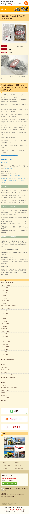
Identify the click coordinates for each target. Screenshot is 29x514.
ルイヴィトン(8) (6, 285)
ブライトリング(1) (6, 341)
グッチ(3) (4, 315)
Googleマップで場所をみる (7, 496)
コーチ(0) (4, 295)
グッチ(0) (4, 292)
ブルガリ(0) (5, 344)
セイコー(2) (5, 349)
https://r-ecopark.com (15, 175)
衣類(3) (3, 382)
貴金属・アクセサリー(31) (8, 359)
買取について (18, 465)
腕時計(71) (4, 328)
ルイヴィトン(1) (6, 308)
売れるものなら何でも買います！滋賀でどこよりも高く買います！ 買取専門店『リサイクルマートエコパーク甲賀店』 (14, 180)
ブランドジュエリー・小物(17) (9, 305)
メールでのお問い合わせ (10, 483)
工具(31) (4, 379)
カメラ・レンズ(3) (6, 369)
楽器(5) (3, 392)
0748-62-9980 (8, 168)
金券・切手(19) (5, 390)
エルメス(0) (5, 290)
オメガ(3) (4, 333)
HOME (4, 462)
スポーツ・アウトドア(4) (7, 362)
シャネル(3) (5, 287)
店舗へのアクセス (19, 468)
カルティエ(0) (5, 300)
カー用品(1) (4, 367)
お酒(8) (3, 364)
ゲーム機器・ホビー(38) (7, 372)
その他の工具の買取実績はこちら (9, 155)
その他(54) (4, 303)
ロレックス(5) (5, 331)
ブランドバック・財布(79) (8, 282)
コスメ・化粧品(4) (6, 397)
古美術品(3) (4, 395)
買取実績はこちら (5, 162)
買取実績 (26, 12)
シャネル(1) (5, 310)
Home (22, 12)
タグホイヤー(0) (6, 339)
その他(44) (4, 356)
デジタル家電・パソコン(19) (8, 377)
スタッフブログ (6, 465)
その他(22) (4, 400)
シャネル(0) (5, 336)
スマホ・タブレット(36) (7, 374)
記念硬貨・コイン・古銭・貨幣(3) (9, 387)
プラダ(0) (4, 298)
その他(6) (4, 326)
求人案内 (5, 468)
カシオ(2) (4, 351)
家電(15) (4, 385)
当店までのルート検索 (6, 159)
